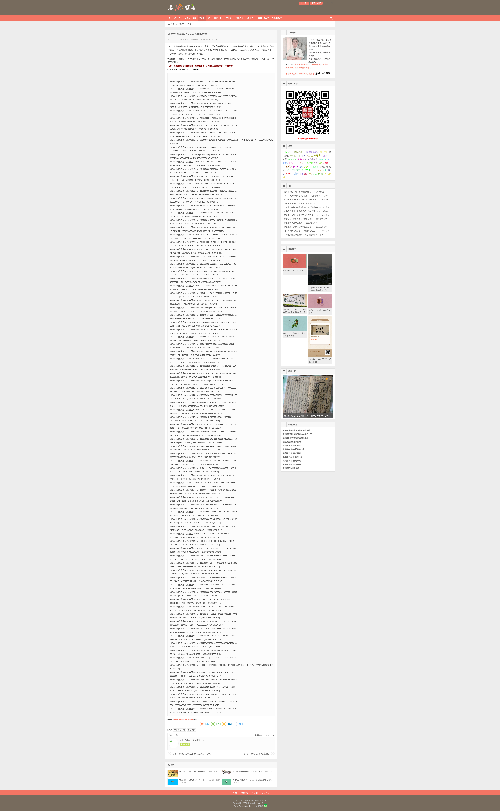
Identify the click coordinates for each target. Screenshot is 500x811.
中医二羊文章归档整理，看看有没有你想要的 (302, 196)
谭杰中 (288, 173)
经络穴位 (306, 170)
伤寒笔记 (292, 159)
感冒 (301, 167)
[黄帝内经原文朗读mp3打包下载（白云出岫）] (172, 781)
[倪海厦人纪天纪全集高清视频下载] (226, 773)
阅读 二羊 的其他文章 (185, 744)
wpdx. (259, 803)
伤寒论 (300, 159)
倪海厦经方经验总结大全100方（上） (299, 219)
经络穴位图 (316, 170)
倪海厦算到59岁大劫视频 (294, 223)
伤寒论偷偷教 (311, 159)
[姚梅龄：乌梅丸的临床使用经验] (320, 307)
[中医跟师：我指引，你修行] (295, 268)
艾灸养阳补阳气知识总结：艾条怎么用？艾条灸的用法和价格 (308, 199)
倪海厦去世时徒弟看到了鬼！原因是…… (300, 215)
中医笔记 (249, 18)
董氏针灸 (217, 18)
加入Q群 (317, 3)
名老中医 (309, 163)
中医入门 (176, 18)
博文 (194, 18)
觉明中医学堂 (263, 18)
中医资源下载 (179, 730)
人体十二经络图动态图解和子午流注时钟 (300, 207)
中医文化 (324, 152)
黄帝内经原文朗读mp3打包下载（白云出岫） (197, 780)
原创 (301, 163)
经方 (298, 170)
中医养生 (298, 152)
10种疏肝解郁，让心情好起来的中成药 (299, 211)
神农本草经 (290, 170)
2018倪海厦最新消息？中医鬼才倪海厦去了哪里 (303, 235)
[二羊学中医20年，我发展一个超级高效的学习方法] (320, 285)
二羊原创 (186, 18)
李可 (310, 167)
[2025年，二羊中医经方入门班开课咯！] (320, 356)
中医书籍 (227, 18)
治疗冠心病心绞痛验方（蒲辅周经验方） (300, 231)
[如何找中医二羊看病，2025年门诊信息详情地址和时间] (295, 307)
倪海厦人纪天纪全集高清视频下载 (246, 771)
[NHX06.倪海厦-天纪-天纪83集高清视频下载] (226, 781)
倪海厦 (201, 18)
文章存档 (234, 793)
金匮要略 (191, 730)
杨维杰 (315, 167)
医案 (291, 163)
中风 (308, 156)
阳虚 (301, 174)
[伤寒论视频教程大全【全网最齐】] (172, 773)
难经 (306, 174)
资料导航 (239, 18)
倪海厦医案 (323, 160)
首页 (168, 18)
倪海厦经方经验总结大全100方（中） (299, 227)
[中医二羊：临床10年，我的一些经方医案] (295, 330)
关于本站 (266, 793)
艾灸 (324, 170)
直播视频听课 (277, 18)
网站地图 (255, 793)
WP (244, 803)
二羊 (171, 40)
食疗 (310, 174)
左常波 (288, 166)
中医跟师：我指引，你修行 (294, 270)
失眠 (320, 163)
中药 (303, 156)
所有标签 (244, 793)
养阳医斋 (182, 7)
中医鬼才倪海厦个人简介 (294, 203)
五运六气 (325, 156)
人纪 (285, 159)
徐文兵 (295, 167)
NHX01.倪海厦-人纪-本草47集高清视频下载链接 (192, 753)
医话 (296, 163)
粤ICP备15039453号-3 (242, 806)
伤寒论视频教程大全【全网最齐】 (193, 771)
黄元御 (320, 174)
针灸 (296, 173)
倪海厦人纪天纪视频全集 (183, 719)
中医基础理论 (311, 152)
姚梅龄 (325, 163)
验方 (315, 174)
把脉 (306, 167)
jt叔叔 (209, 18)
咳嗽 (315, 163)
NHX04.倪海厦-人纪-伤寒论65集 (256, 753)
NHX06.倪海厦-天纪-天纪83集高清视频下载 (250, 780)
